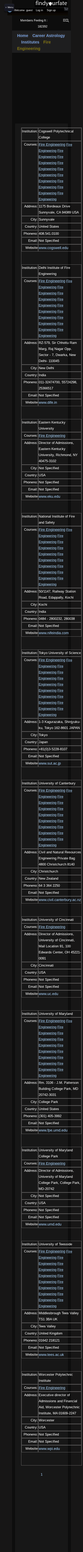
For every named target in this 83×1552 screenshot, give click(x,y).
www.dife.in (48, 402)
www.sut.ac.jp (50, 763)
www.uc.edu (48, 994)
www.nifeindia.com (54, 633)
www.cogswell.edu (53, 248)
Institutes (30, 42)
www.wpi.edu (49, 1449)
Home (22, 35)
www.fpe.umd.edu (53, 1130)
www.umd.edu (50, 1224)
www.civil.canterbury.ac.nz (60, 900)
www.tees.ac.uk (51, 1355)
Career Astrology (48, 35)
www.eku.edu (49, 496)
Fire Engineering (52, 145)
